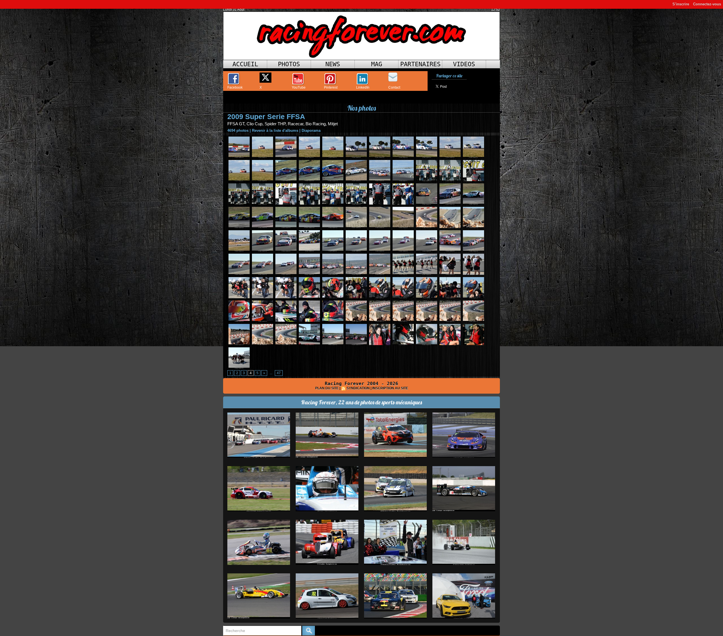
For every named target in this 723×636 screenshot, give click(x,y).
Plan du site (327, 388)
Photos (289, 64)
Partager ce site (449, 75)
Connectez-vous (707, 4)
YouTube (299, 87)
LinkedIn (362, 87)
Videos (464, 64)
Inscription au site (390, 388)
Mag (376, 64)
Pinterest (330, 87)
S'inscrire (680, 4)
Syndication (358, 388)
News (332, 64)
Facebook (235, 87)
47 (279, 373)
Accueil (245, 64)
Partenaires (420, 64)
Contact (394, 87)
